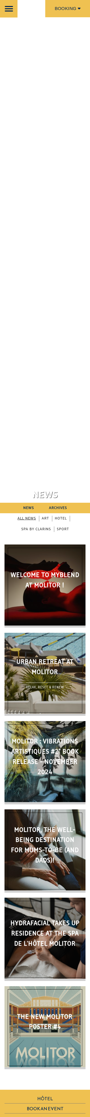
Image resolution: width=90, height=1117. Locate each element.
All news (27, 518)
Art (45, 518)
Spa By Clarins (36, 529)
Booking (66, 8)
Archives (58, 508)
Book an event (45, 1108)
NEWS (28, 508)
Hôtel (45, 1098)
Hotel (61, 518)
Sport (63, 529)
